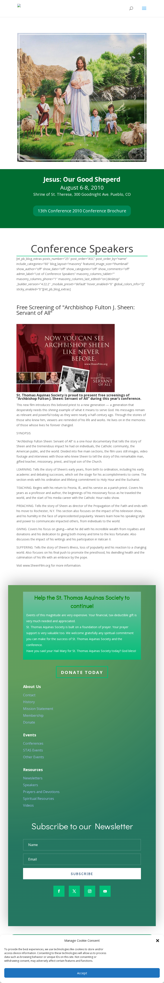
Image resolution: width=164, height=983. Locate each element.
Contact (29, 695)
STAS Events (33, 750)
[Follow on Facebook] (58, 891)
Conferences (33, 743)
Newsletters (32, 778)
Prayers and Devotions (41, 791)
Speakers (30, 785)
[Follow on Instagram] (89, 891)
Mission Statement (38, 708)
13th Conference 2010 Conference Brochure (82, 211)
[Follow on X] (74, 891)
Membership (33, 715)
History (29, 701)
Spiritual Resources (38, 798)
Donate (29, 722)
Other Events (33, 757)
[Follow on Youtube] (105, 891)
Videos (28, 805)
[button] (157, 940)
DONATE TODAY (82, 672)
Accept (82, 973)
